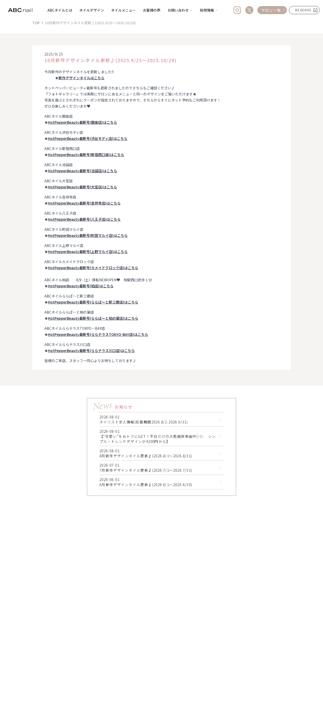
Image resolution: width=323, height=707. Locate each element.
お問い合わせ (178, 10)
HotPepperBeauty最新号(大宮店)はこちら (82, 186)
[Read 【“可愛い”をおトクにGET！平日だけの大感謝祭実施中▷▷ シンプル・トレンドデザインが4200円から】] (221, 436)
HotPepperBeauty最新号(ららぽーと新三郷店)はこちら (93, 302)
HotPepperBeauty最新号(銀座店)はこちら (82, 122)
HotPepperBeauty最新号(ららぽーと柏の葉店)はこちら (93, 318)
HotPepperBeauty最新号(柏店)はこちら (81, 285)
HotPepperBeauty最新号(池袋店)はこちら (82, 170)
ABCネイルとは (59, 10)
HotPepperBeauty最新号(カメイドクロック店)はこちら (93, 267)
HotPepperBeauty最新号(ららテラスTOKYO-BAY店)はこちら (98, 334)
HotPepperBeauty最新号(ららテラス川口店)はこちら (91, 350)
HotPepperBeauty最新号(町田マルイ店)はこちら (88, 235)
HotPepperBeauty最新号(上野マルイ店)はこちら (88, 251)
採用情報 (207, 10)
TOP (36, 22)
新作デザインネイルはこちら (81, 77)
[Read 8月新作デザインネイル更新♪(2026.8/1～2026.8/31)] (221, 453)
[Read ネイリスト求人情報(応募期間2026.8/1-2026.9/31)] (221, 419)
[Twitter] (249, 10)
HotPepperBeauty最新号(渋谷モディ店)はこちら (87, 138)
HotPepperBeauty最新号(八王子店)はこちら (84, 219)
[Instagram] (237, 10)
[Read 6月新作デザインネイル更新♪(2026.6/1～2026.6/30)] (221, 482)
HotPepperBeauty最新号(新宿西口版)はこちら (86, 154)
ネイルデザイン (91, 10)
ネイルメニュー (123, 10)
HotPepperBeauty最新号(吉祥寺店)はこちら (84, 203)
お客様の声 (151, 10)
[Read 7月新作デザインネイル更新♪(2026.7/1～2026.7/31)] (221, 468)
